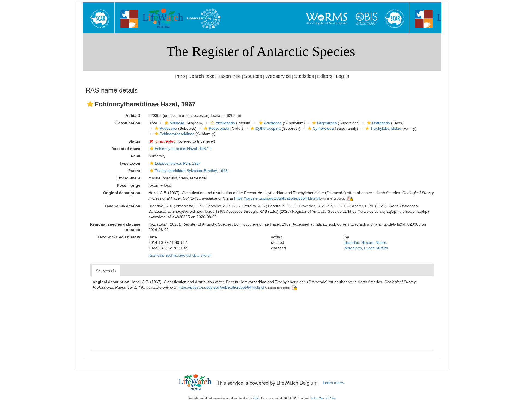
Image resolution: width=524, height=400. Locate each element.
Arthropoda (225, 123)
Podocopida (219, 128)
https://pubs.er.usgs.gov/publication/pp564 (270, 198)
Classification (127, 123)
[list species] (182, 255)
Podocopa (168, 128)
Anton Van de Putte (323, 397)
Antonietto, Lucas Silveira (366, 248)
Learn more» (334, 382)
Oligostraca (327, 123)
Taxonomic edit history (118, 237)
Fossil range (128, 185)
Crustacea (273, 123)
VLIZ (256, 397)
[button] (90, 104)
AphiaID (133, 115)
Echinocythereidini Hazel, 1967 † (183, 148)
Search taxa (201, 76)
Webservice (278, 76)
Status (134, 141)
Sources (253, 76)
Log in (342, 76)
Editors (324, 76)
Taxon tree (229, 76)
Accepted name (125, 148)
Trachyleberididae (385, 128)
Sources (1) (106, 271)
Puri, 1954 (178, 163)
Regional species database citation (115, 227)
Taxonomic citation (122, 206)
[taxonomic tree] (160, 255)
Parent (134, 170)
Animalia (176, 123)
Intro (180, 76)
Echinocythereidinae (177, 134)
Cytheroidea (323, 128)
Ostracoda (381, 123)
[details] (314, 198)
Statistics (304, 76)
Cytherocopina (268, 128)
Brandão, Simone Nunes (365, 242)
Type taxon (130, 163)
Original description (121, 193)
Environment (128, 178)
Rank (135, 156)
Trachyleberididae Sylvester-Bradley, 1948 (191, 170)
